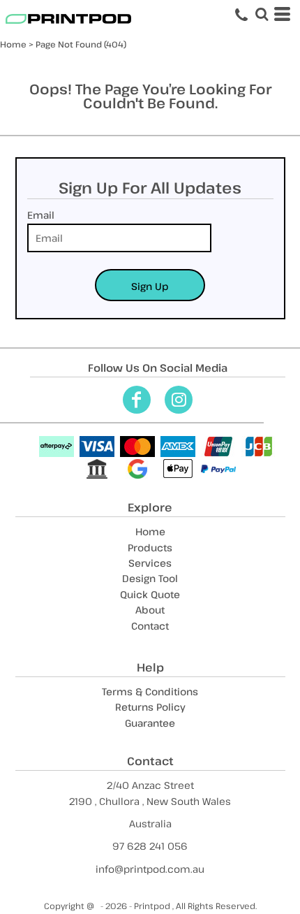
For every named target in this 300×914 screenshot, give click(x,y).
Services (150, 563)
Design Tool (150, 578)
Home (13, 44)
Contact (150, 625)
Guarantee (150, 723)
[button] (262, 14)
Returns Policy (150, 706)
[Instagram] (179, 400)
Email (40, 215)
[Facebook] (137, 400)
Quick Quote (150, 594)
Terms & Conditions (150, 691)
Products (150, 547)
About (150, 609)
